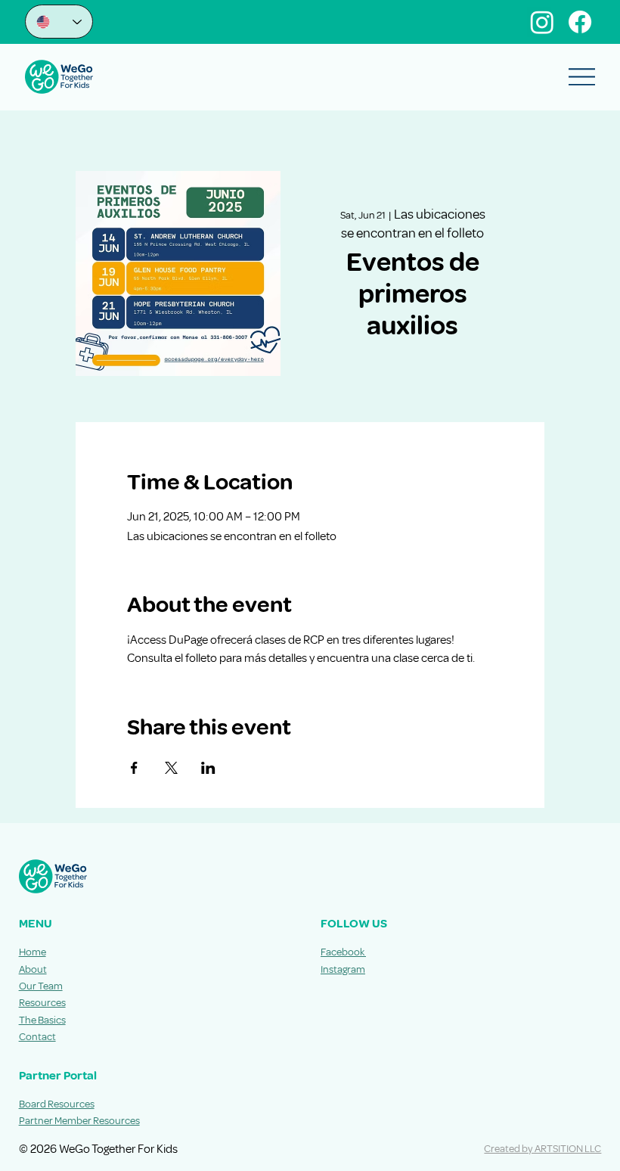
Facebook (343, 952)
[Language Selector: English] (59, 22)
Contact (37, 1036)
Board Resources (57, 1104)
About (33, 969)
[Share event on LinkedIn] (208, 768)
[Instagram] (542, 22)
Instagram (343, 969)
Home (32, 952)
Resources (42, 1002)
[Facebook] (580, 22)
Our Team (41, 986)
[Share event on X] (171, 768)
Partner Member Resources (79, 1120)
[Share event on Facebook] (134, 768)
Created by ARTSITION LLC (542, 1148)
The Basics (42, 1020)
